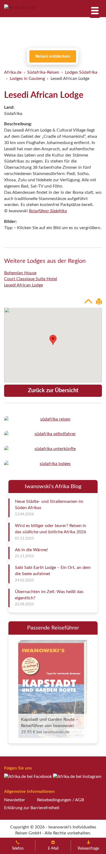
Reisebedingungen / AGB (60, 800)
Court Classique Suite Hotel (30, 279)
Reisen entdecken (52, 56)
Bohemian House (20, 273)
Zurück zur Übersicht (53, 390)
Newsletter (14, 800)
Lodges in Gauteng (27, 78)
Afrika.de (12, 72)
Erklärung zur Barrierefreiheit (32, 808)
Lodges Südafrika (81, 72)
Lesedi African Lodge (23, 285)
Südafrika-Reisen (43, 72)
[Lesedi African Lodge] (53, 419)
